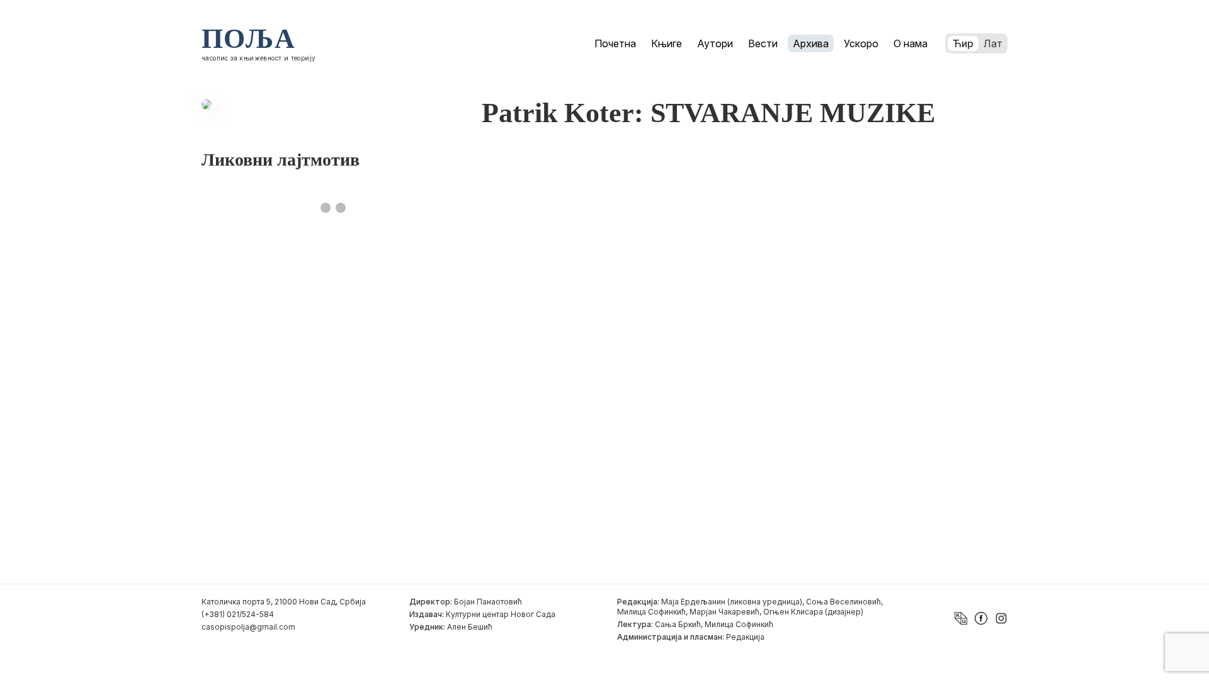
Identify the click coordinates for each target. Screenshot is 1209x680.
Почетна (615, 43)
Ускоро (861, 43)
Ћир (963, 43)
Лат (993, 43)
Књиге (666, 43)
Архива (811, 43)
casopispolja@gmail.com (248, 627)
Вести (763, 43)
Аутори (715, 43)
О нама (911, 43)
